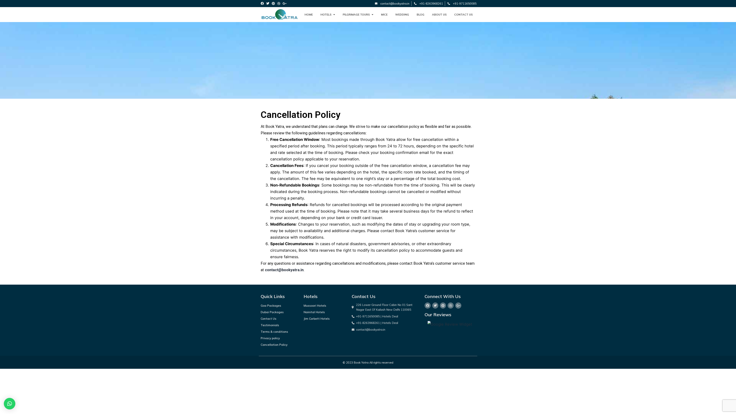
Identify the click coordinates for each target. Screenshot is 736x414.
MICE (384, 14)
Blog (420, 14)
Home (309, 14)
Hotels (325, 14)
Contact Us (463, 14)
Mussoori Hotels (315, 305)
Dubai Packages (272, 312)
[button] (9, 403)
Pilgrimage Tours (356, 14)
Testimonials (270, 325)
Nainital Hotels (314, 312)
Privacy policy (270, 338)
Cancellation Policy (274, 345)
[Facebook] (262, 3)
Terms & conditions (274, 332)
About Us (439, 14)
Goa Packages (271, 305)
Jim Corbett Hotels (317, 318)
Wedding (402, 14)
